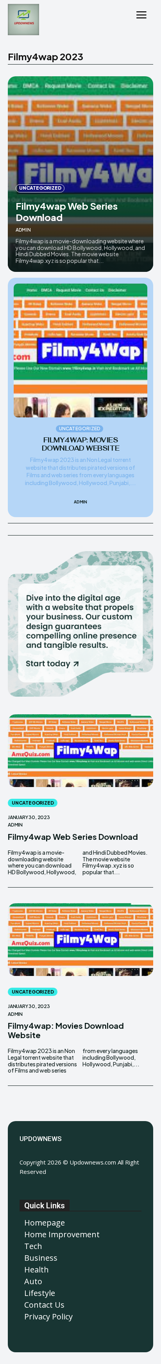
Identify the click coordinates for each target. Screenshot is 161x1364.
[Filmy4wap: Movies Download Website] (80, 350)
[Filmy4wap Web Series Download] (80, 174)
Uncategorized (40, 188)
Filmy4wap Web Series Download (67, 211)
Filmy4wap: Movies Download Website (81, 444)
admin (23, 230)
